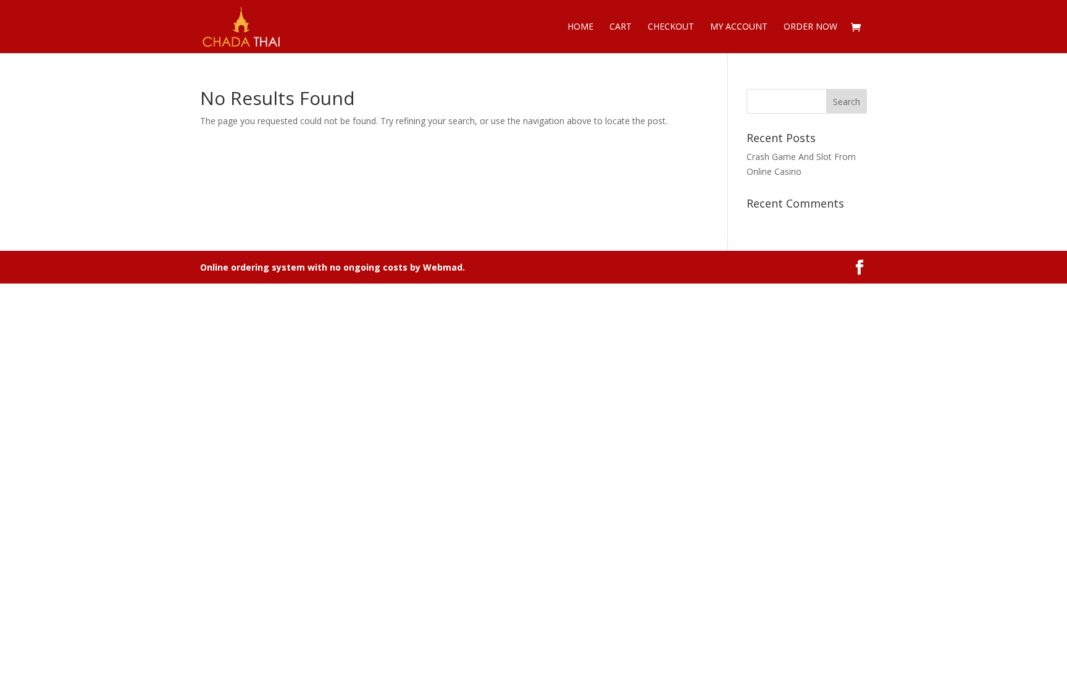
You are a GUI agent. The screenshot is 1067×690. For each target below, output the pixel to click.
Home (580, 27)
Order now (810, 27)
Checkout (671, 27)
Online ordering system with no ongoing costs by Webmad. (332, 267)
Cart (620, 27)
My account (739, 27)
